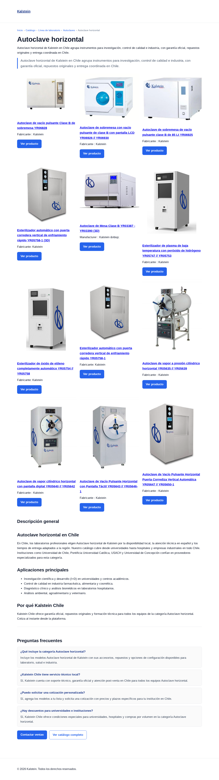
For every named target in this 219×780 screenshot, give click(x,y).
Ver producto (29, 143)
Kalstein (23, 11)
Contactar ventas (32, 734)
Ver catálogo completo (68, 734)
